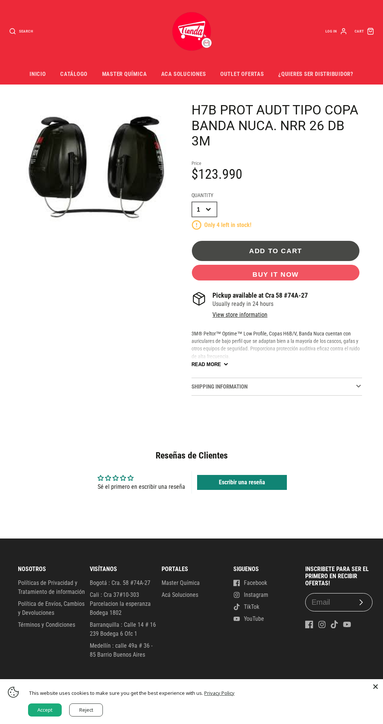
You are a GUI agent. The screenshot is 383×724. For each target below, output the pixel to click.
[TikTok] (334, 624)
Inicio (38, 74)
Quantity (202, 195)
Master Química (124, 74)
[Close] (375, 686)
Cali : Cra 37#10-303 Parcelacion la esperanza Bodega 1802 (120, 603)
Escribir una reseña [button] (242, 482)
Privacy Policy (219, 693)
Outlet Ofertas (242, 74)
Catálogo (74, 74)
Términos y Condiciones (46, 624)
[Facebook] (309, 624)
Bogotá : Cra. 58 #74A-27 (120, 582)
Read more (206, 364)
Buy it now (275, 274)
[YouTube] (347, 624)
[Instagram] (322, 624)
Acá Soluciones (180, 594)
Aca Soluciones (183, 74)
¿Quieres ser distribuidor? (315, 74)
